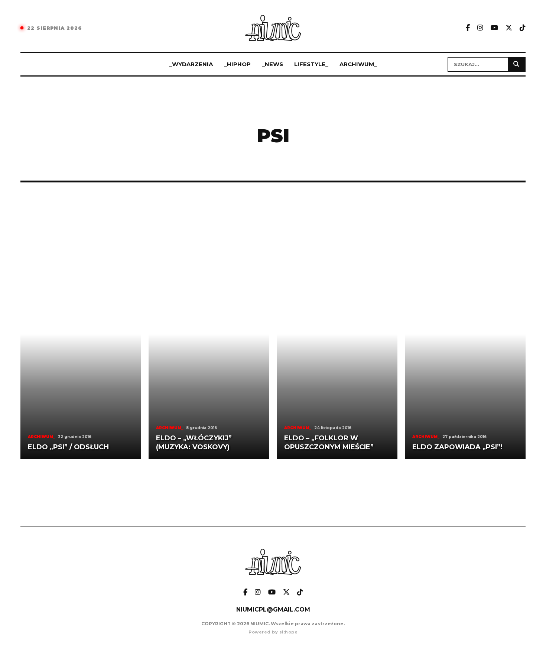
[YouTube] (494, 28)
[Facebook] (468, 28)
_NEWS (272, 64)
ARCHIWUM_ (358, 64)
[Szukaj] (516, 64)
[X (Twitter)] (509, 28)
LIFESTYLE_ (311, 64)
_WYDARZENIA (191, 64)
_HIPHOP (237, 64)
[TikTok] (523, 28)
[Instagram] (480, 28)
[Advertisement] (273, 242)
